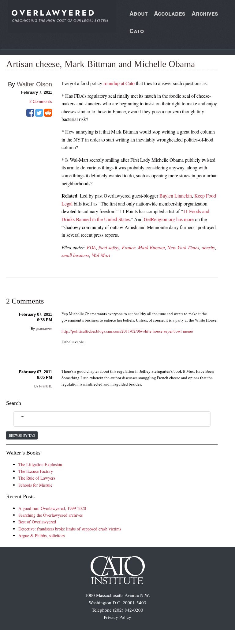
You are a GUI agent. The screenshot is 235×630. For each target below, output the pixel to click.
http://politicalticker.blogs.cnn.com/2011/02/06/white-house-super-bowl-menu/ (127, 331)
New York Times (183, 247)
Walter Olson (34, 84)
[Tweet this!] (39, 115)
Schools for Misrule (35, 485)
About (138, 13)
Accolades (169, 13)
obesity (208, 247)
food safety (109, 247)
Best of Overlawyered (37, 522)
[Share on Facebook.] (30, 115)
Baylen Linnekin (175, 195)
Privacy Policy (117, 617)
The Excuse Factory (35, 471)
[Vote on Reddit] (48, 115)
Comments (40, 101)
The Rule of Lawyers (36, 478)
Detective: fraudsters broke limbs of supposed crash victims (69, 529)
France (129, 247)
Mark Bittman (151, 247)
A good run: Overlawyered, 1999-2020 (52, 508)
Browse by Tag (22, 435)
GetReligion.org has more (169, 219)
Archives (205, 13)
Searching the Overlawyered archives (50, 515)
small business (75, 255)
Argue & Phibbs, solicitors (41, 535)
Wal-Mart (101, 255)
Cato (136, 31)
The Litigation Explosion (40, 464)
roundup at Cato (119, 83)
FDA (91, 247)
